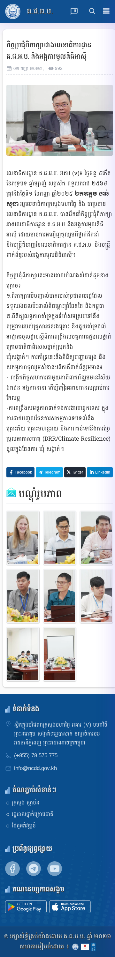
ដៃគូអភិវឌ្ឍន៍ (24, 826)
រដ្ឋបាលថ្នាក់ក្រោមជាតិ (32, 814)
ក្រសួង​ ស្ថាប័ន (25, 803)
